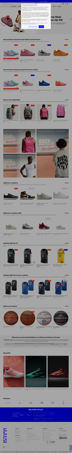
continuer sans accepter (44, 15)
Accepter (41, 26)
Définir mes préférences (33, 26)
